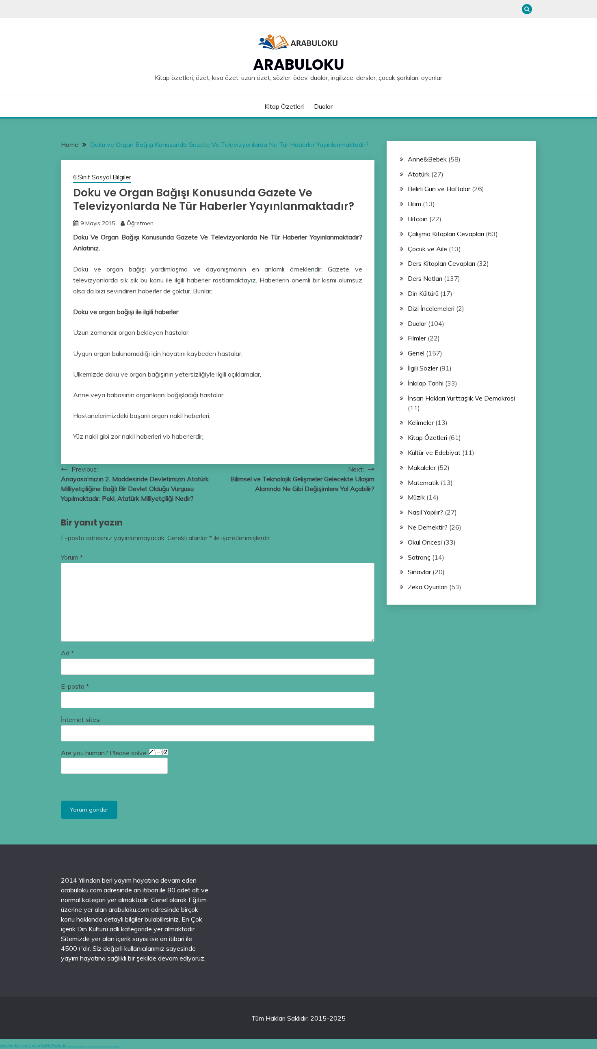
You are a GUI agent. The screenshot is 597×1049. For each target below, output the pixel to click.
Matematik (423, 482)
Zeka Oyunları (428, 587)
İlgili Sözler (423, 368)
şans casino (102, 1046)
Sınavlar (419, 572)
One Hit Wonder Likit (53, 1045)
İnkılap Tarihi (425, 383)
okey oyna (6, 1045)
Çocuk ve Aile (427, 249)
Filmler (417, 338)
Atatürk (419, 174)
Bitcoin (418, 219)
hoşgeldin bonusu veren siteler (84, 1046)
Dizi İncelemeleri (431, 308)
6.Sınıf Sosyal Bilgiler (102, 177)
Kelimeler (421, 422)
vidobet (106, 1046)
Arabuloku (298, 64)
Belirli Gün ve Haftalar (439, 189)
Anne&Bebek (427, 159)
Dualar (323, 106)
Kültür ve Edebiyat (434, 452)
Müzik (416, 497)
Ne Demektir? (428, 527)
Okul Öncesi (425, 542)
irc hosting (34, 1045)
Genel (416, 353)
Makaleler (422, 467)
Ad (67, 653)
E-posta (75, 686)
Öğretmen (140, 223)
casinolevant (93, 1046)
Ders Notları (425, 278)
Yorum (72, 557)
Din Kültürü (423, 293)
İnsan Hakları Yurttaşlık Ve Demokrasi (461, 398)
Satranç (419, 557)
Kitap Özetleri (284, 106)
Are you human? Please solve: (105, 753)
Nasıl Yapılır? (425, 512)
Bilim (414, 204)
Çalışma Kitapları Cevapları (446, 234)
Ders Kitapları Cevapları (441, 263)
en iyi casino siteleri (70, 1046)
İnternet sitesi (81, 719)
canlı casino (76, 1046)
